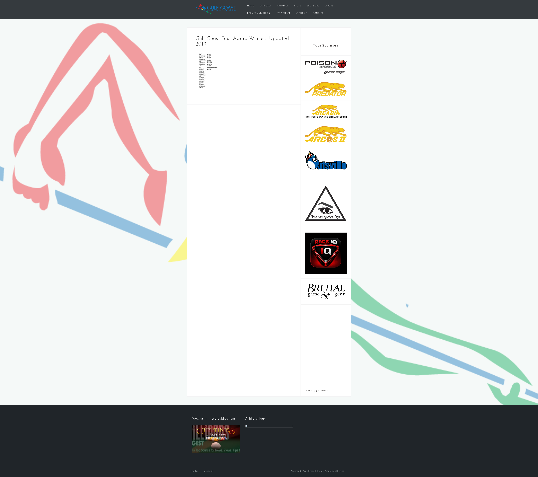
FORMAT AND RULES (258, 13)
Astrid (328, 471)
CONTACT (318, 13)
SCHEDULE (266, 5)
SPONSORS (313, 5)
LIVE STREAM (283, 13)
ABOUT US (301, 13)
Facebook (208, 471)
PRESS (297, 5)
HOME (250, 5)
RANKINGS (283, 5)
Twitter (194, 471)
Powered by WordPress (302, 471)
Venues (329, 5)
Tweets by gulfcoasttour (317, 390)
